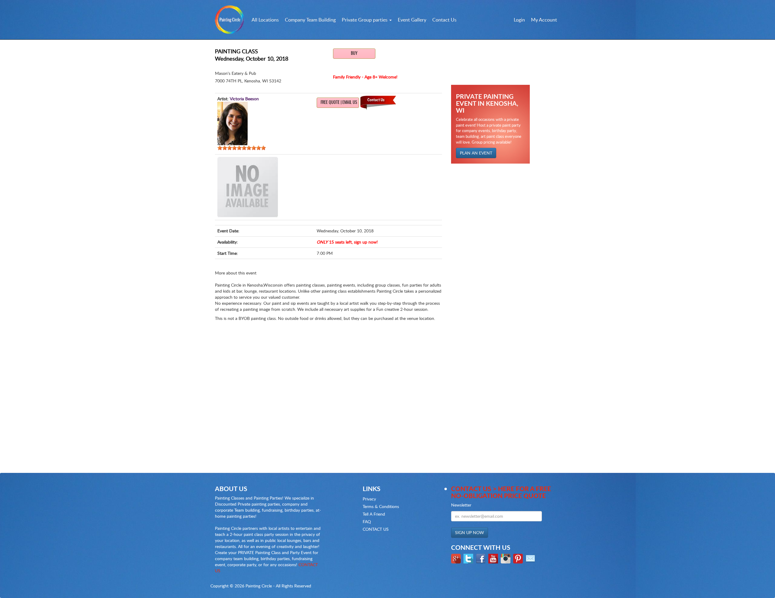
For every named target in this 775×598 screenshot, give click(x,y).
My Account (544, 19)
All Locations (265, 19)
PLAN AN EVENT (476, 153)
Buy (354, 53)
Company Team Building (310, 19)
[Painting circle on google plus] (456, 558)
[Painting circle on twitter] (469, 558)
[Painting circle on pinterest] (518, 558)
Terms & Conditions (381, 506)
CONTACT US (376, 529)
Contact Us (444, 19)
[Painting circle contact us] (531, 558)
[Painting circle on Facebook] (481, 558)
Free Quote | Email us (339, 103)
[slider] (241, 147)
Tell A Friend (374, 514)
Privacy (369, 499)
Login (519, 19)
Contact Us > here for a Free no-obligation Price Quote (501, 492)
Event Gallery (412, 19)
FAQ (367, 521)
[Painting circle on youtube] (494, 558)
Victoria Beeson (244, 98)
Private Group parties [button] (365, 19)
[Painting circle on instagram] (506, 558)
